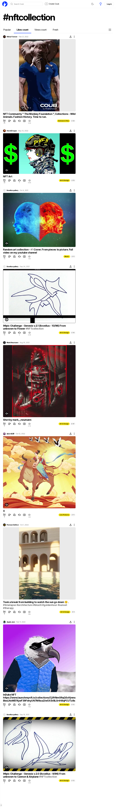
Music (67, 256)
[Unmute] (22, 108)
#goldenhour (49, 605)
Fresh (55, 29)
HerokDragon (12, 131)
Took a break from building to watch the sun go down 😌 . (36, 602)
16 (72, 333)
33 (72, 121)
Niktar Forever (12, 37)
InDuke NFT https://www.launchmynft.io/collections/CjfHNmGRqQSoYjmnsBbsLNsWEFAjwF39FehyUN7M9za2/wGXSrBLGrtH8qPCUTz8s (39, 697)
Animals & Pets (63, 121)
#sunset (62, 605)
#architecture (25, 605)
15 (73, 180)
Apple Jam (11, 622)
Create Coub (54, 4)
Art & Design (64, 180)
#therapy (8, 608)
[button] (110, 30)
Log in (109, 4)
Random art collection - (17, 249)
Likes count (22, 29)
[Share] (70, 36)
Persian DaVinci (13, 525)
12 (72, 704)
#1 (32, 249)
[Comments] (14, 121)
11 (73, 256)
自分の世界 (10, 434)
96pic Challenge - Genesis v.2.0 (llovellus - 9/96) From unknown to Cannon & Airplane (34, 775)
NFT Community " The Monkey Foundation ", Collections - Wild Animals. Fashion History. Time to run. (39, 115)
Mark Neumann (12, 342)
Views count (40, 29)
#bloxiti (37, 605)
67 (72, 424)
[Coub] (4, 4)
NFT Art (7, 176)
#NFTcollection (35, 328)
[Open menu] (1, 805)
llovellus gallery (12, 190)
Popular (7, 29)
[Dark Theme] (92, 4)
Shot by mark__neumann (17, 419)
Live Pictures (64, 515)
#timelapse (9, 605)
